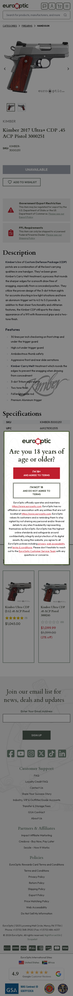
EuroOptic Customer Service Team (37, 551)
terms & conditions (22, 547)
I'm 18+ (37, 473)
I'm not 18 (36, 490)
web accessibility (56, 543)
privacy (42, 543)
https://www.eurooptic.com (26, 506)
